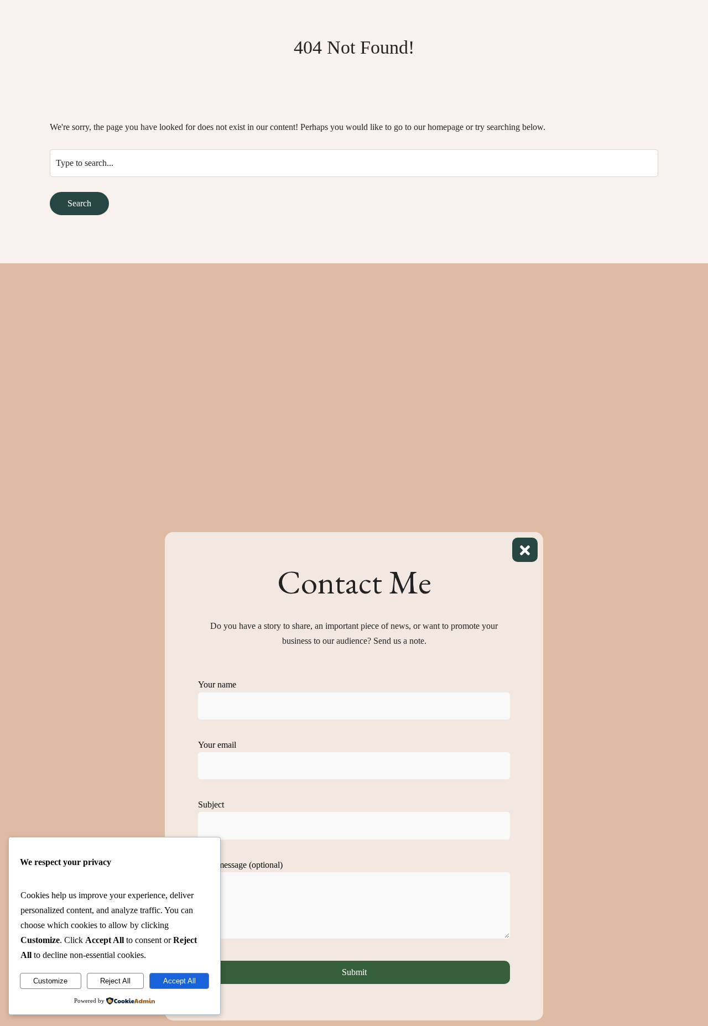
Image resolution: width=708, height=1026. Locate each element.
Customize (50, 981)
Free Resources (390, 66)
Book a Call (505, 66)
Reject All (115, 981)
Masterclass (271, 66)
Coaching (326, 66)
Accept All (179, 981)
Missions (450, 66)
